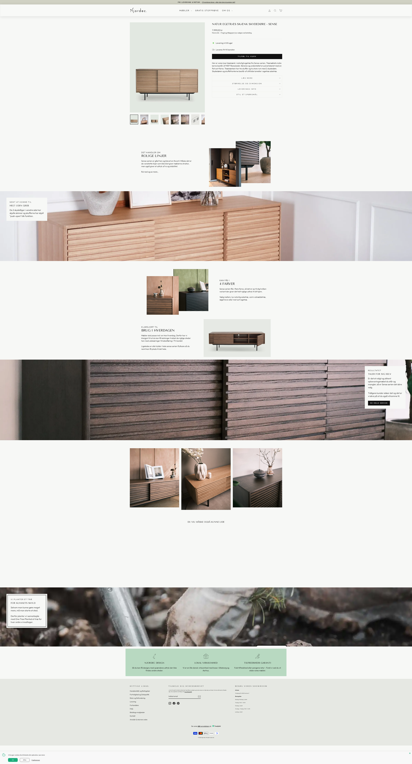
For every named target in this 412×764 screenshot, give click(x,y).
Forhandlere (134, 705)
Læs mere (247, 78)
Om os (226, 10)
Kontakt (132, 716)
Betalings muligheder (137, 712)
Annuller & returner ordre (138, 720)
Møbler (184, 10)
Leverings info (247, 89)
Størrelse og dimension (247, 84)
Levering (133, 702)
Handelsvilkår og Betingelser (140, 691)
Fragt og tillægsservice (229, 33)
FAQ (131, 709)
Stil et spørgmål (247, 94)
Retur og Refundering (137, 698)
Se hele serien (379, 403)
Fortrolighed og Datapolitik (139, 695)
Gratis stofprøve (207, 10)
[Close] (410, 753)
